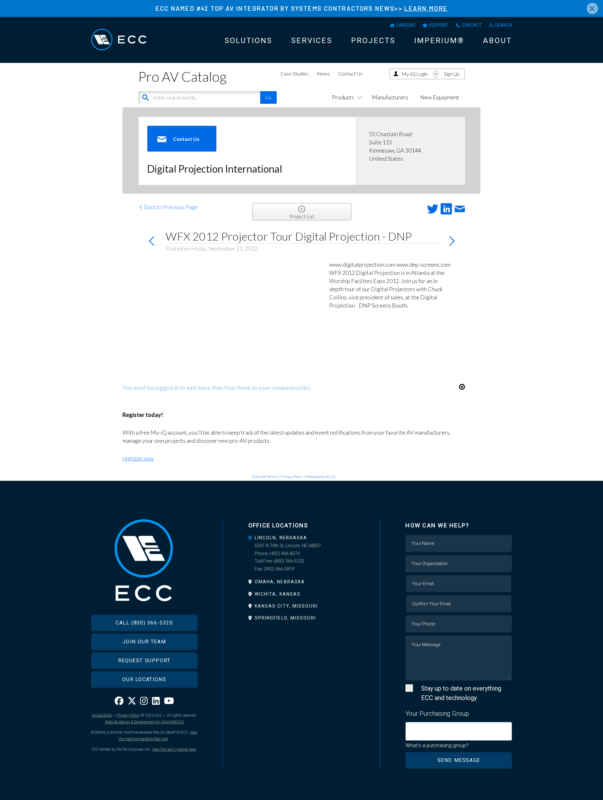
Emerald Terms (264, 476)
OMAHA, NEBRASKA (280, 581)
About (497, 40)
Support (438, 25)
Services (311, 40)
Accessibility (102, 715)
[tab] (301, 538)
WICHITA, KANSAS (278, 594)
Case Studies (294, 73)
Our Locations (144, 679)
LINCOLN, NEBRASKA (281, 537)
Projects (373, 40)
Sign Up (451, 74)
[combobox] (458, 731)
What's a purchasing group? (437, 745)
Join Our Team (144, 642)
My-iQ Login (415, 74)
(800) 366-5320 (289, 561)
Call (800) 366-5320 (144, 623)
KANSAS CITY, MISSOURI (286, 605)
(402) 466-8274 (284, 553)
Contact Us (350, 73)
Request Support (144, 661)
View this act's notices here (174, 749)
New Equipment (439, 97)
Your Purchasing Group (437, 713)
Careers (406, 25)
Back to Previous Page (170, 206)
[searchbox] (409, 727)
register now (138, 458)
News (323, 73)
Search (503, 25)
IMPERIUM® (439, 40)
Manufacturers (390, 97)
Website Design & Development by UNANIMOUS (144, 722)
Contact (472, 25)
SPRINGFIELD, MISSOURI (285, 617)
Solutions (248, 40)
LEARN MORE (426, 8)
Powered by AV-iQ (321, 476)
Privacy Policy (292, 476)
